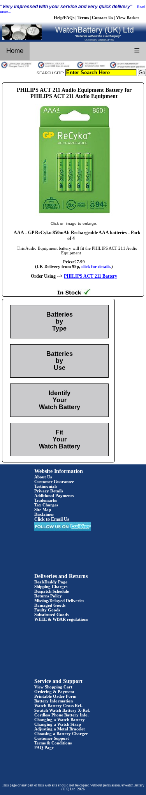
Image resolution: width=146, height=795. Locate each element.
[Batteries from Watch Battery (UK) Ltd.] (73, 40)
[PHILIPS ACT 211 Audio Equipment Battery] (74, 215)
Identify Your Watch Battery (59, 400)
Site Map (42, 509)
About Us (43, 477)
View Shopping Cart (53, 687)
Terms (83, 17)
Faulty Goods (47, 610)
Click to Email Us (51, 519)
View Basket (127, 17)
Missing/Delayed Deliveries (59, 600)
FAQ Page (44, 747)
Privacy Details (48, 491)
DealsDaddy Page (50, 582)
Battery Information (53, 701)
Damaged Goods (49, 605)
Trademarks (45, 500)
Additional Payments (54, 495)
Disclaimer (44, 514)
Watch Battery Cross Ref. (58, 705)
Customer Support (51, 738)
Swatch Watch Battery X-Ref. (62, 710)
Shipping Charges (50, 586)
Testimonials (45, 486)
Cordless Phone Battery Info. (61, 715)
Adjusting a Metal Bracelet (59, 729)
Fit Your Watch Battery (59, 439)
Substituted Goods (51, 614)
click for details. (96, 266)
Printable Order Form (55, 696)
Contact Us (102, 17)
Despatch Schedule (51, 591)
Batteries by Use (59, 360)
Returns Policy (48, 596)
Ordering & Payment (54, 691)
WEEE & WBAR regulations (61, 619)
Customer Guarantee (54, 481)
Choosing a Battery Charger (61, 733)
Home (14, 50)
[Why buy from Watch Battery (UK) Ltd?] (73, 67)
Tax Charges (46, 505)
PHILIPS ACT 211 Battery (90, 276)
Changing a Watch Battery (59, 719)
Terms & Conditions (53, 743)
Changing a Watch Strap (57, 724)
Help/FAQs (64, 17)
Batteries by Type (59, 321)
